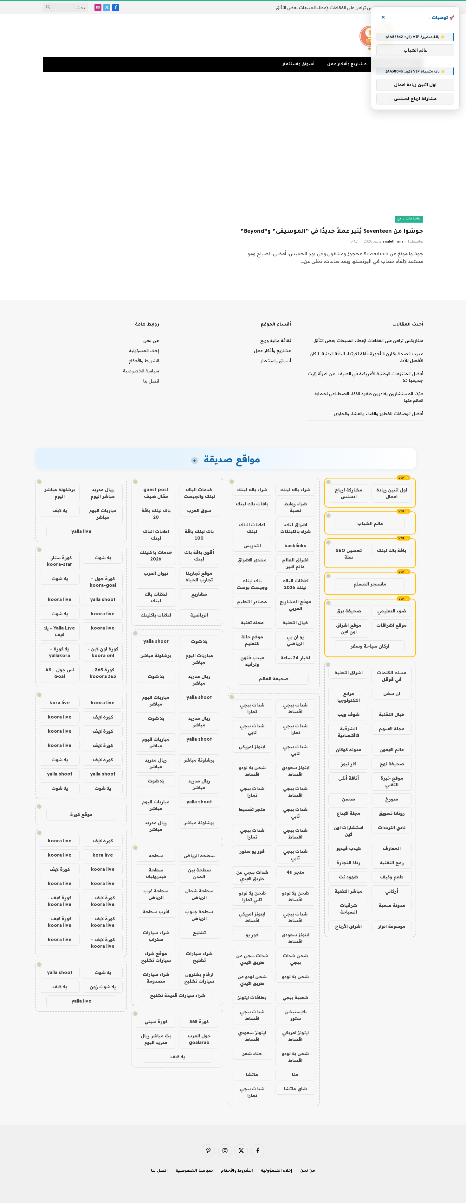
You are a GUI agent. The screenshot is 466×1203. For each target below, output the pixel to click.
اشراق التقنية (348, 672)
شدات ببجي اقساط (295, 708)
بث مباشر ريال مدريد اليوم (156, 1039)
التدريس (252, 545)
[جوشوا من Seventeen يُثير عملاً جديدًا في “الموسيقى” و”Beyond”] (331, 170)
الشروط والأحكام (144, 361)
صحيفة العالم (273, 678)
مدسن (348, 799)
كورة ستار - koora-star (59, 561)
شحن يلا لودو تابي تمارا (252, 896)
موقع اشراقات (391, 625)
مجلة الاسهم (392, 728)
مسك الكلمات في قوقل (391, 676)
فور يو (252, 935)
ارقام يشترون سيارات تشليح (199, 978)
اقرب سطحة (156, 912)
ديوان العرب (156, 573)
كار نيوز (348, 764)
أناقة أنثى (348, 778)
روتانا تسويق (392, 813)
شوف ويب (348, 714)
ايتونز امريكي (252, 747)
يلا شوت (199, 641)
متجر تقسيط (252, 809)
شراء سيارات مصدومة (156, 978)
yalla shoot (156, 641)
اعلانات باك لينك (156, 597)
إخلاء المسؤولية (144, 350)
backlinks (295, 545)
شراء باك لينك (295, 489)
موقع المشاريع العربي (295, 605)
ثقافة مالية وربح (409, 219)
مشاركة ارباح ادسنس (348, 493)
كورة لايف (103, 717)
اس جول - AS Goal (59, 673)
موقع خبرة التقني (391, 781)
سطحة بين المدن (199, 873)
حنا (295, 1074)
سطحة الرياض (199, 855)
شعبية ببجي (295, 997)
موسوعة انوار (391, 926)
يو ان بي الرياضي (295, 640)
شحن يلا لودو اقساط (252, 771)
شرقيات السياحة (348, 908)
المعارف (392, 848)
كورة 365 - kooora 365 (103, 673)
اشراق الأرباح (348, 926)
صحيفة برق (348, 611)
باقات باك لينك (252, 504)
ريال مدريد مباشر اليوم (103, 493)
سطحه (156, 855)
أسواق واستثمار (298, 64)
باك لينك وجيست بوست (252, 584)
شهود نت (348, 877)
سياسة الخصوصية (141, 371)
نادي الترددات (391, 827)
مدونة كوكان (348, 749)
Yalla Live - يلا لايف (59, 631)
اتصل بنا (151, 381)
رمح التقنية (392, 862)
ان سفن (391, 693)
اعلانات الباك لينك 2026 (295, 584)
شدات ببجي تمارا (252, 708)
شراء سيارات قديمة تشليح (177, 995)
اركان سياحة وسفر (370, 646)
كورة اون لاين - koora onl (102, 652)
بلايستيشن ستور (295, 1015)
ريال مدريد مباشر (199, 680)
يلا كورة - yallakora (59, 652)
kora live (59, 703)
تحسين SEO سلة (349, 554)
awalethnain (393, 242)
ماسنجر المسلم (369, 584)
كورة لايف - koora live (103, 901)
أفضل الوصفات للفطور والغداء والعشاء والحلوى (378, 413)
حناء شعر (252, 1053)
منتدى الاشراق (252, 560)
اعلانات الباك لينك (252, 528)
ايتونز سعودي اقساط (295, 771)
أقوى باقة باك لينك (199, 555)
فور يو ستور (252, 851)
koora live (59, 599)
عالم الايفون (391, 749)
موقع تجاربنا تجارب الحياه (199, 576)
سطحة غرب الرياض (155, 894)
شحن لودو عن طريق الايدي (252, 980)
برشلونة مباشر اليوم (59, 493)
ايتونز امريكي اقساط (252, 917)
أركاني (391, 891)
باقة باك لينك (391, 550)
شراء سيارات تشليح (199, 957)
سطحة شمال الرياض (199, 894)
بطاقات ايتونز (252, 997)
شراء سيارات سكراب (156, 936)
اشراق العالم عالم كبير (295, 563)
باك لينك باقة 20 (156, 514)
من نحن (151, 340)
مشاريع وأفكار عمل (347, 64)
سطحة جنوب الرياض (199, 915)
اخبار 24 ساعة (295, 658)
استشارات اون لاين (348, 831)
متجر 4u (295, 872)
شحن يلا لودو (295, 976)
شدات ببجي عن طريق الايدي (252, 875)
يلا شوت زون (103, 987)
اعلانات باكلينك (155, 615)
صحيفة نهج (391, 764)
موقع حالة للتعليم (252, 640)
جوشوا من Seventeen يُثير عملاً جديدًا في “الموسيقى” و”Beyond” (331, 232)
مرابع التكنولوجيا (348, 697)
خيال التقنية (392, 714)
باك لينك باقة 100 (199, 535)
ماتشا (252, 1074)
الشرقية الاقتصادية (348, 732)
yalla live (81, 531)
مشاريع (199, 594)
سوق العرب (199, 510)
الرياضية (199, 615)
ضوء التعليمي (391, 611)
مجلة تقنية (252, 622)
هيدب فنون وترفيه (252, 661)
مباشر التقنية (348, 891)
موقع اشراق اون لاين (348, 628)
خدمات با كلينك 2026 (155, 555)
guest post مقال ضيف (156, 493)
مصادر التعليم (252, 602)
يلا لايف (177, 1057)
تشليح (199, 932)
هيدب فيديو (348, 848)
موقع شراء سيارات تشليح (156, 957)
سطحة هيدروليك (156, 873)
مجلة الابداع (348, 813)
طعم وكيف (392, 877)
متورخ (391, 799)
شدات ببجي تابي (252, 729)
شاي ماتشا (295, 1089)
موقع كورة (81, 814)
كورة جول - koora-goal (103, 582)
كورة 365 (199, 1021)
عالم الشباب (370, 523)
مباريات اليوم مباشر (199, 659)
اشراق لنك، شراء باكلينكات (295, 528)
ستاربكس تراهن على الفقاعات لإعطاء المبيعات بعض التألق (330, 7)
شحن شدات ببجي (295, 959)
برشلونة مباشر (156, 655)
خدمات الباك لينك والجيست (199, 493)
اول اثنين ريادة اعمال (391, 493)
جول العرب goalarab (199, 1039)
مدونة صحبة (392, 905)
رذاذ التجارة (348, 862)
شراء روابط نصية (295, 507)
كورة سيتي (156, 1021)
